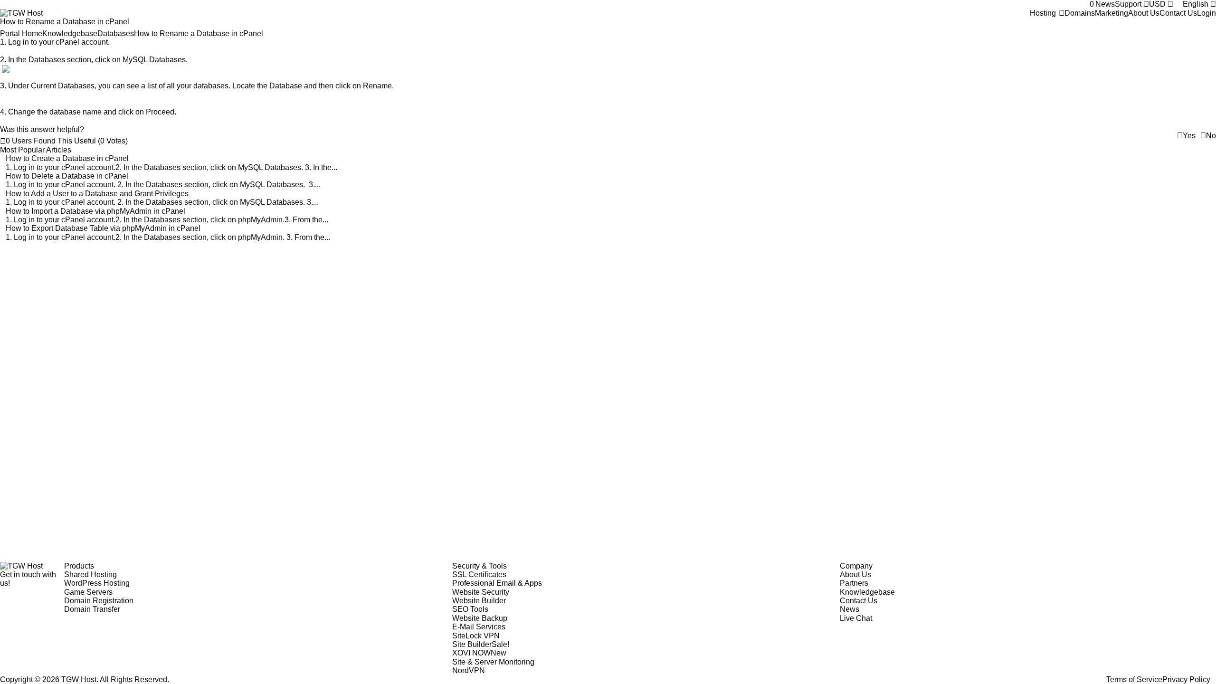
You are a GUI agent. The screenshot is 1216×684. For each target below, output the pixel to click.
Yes (1189, 136)
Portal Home (21, 33)
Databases (115, 33)
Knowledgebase (69, 33)
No (1211, 136)
